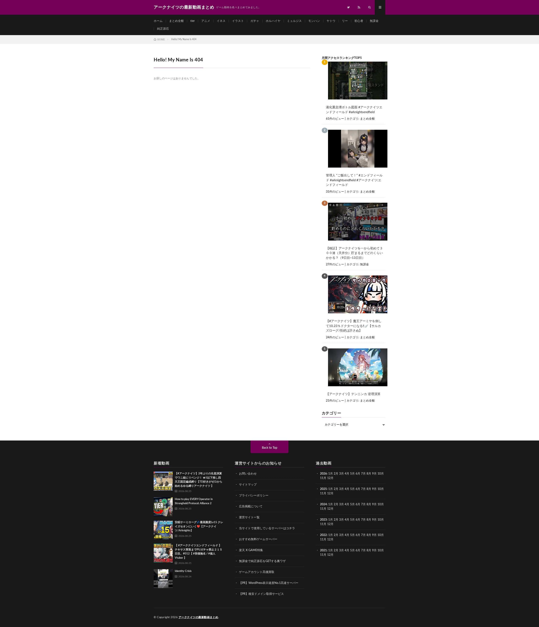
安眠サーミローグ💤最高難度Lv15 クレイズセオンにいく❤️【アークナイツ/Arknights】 (199, 526)
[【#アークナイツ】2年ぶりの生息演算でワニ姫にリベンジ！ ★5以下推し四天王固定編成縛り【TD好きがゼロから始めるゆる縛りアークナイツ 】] (163, 481)
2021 (323, 550)
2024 (323, 504)
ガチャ (254, 21)
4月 (347, 473)
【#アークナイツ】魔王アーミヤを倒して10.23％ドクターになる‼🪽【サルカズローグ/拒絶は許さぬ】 (354, 326)
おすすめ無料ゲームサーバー (258, 539)
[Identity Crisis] (163, 578)
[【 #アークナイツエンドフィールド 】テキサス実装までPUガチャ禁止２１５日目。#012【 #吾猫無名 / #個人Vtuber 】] (163, 553)
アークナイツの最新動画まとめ (198, 617)
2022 (323, 535)
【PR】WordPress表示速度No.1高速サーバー (268, 583)
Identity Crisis (183, 571)
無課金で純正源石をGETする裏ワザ (262, 561)
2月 (336, 473)
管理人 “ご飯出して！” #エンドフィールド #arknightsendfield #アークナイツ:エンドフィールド (354, 180)
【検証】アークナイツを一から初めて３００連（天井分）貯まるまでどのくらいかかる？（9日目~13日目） (354, 253)
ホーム (158, 21)
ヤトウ (331, 21)
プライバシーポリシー (253, 495)
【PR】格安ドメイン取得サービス (261, 594)
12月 (330, 493)
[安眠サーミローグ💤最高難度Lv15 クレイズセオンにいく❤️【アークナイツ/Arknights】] (163, 529)
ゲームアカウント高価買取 (256, 572)
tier (192, 21)
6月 (358, 473)
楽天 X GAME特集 (251, 550)
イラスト (238, 21)
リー (345, 21)
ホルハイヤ (273, 21)
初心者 (358, 21)
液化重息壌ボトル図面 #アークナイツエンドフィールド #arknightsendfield (354, 110)
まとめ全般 (176, 21)
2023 (323, 519)
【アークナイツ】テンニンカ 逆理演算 (353, 394)
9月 (374, 489)
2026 (323, 473)
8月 (369, 473)
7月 (363, 473)
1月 (330, 473)
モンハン (314, 21)
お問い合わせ (248, 473)
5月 (352, 473)
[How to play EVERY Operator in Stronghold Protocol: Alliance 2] (163, 506)
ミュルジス (294, 21)
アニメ (205, 21)
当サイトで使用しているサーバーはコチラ (267, 528)
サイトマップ (248, 484)
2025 (323, 489)
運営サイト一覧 (249, 517)
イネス (221, 21)
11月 (323, 493)
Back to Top (269, 447)
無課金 (374, 21)
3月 (341, 473)
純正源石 (163, 28)
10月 (381, 489)
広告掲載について (251, 506)
